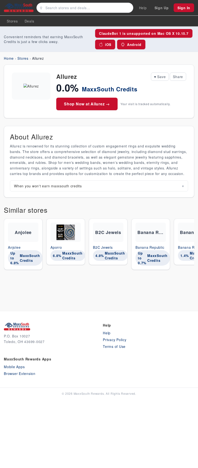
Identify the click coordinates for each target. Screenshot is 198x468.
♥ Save (160, 76)
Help (107, 332)
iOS (108, 44)
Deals (29, 21)
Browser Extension (19, 373)
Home (9, 58)
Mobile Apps (14, 366)
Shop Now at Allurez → (87, 104)
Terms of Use (114, 346)
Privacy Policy (115, 339)
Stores (12, 21)
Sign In (183, 7)
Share (178, 76)
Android (134, 44)
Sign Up (162, 7)
